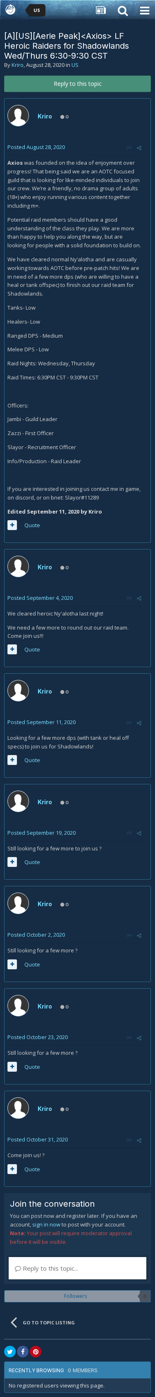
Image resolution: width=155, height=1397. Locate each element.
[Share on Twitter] (10, 1351)
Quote (32, 525)
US (75, 65)
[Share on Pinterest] (35, 1351)
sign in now (46, 1224)
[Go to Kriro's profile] (18, 115)
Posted (36, 147)
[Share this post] (139, 148)
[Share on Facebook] (23, 1351)
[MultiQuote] (12, 525)
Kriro (18, 65)
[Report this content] (128, 148)
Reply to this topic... (49, 1268)
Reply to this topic (78, 84)
